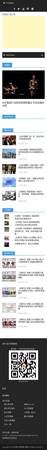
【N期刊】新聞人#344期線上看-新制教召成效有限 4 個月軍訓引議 (31, 306)
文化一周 (7, 424)
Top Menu (10, 3)
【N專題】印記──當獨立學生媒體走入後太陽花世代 (31, 179)
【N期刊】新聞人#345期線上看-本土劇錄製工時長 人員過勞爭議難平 (31, 290)
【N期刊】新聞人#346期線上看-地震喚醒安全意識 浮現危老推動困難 (31, 275)
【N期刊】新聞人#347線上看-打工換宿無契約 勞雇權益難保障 (31, 260)
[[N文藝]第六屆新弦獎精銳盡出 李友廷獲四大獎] (23, 84)
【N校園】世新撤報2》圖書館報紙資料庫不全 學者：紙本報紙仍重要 (28, 231)
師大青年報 (8, 404)
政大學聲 (7, 412)
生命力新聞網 (9, 420)
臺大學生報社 (9, 408)
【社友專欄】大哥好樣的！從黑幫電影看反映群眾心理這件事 (31, 166)
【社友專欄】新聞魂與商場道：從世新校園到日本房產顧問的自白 (31, 152)
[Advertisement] (23, 32)
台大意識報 (28, 408)
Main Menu (10, 55)
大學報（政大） (30, 412)
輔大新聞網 (28, 416)
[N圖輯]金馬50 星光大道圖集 (27, 244)
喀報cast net (29, 404)
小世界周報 (8, 416)
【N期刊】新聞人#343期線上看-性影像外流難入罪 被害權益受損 (31, 320)
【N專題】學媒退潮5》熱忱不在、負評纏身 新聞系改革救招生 (31, 194)
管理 (4, 388)
